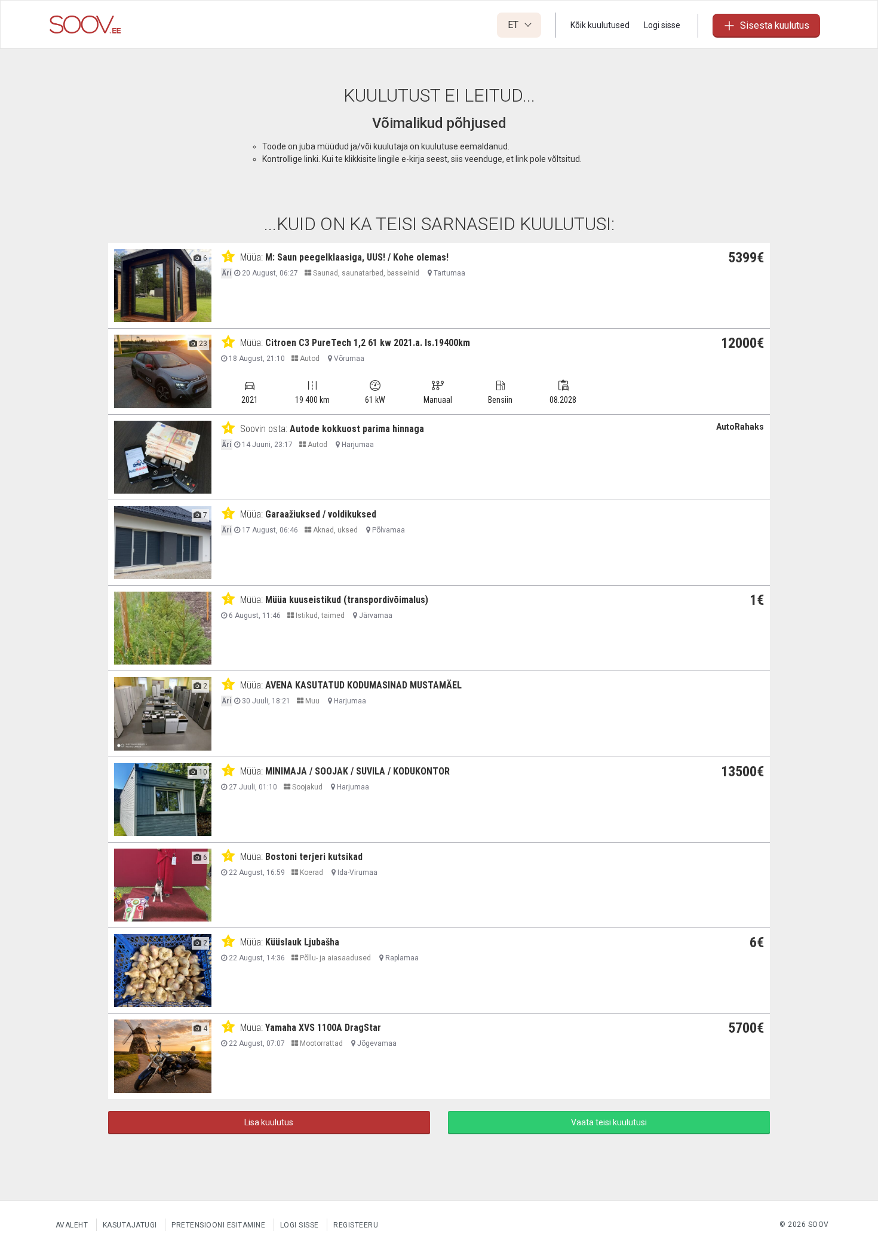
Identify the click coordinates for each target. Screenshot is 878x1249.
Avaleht (72, 1225)
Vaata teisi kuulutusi (609, 1122)
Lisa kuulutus (268, 1122)
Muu (311, 701)
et (514, 24)
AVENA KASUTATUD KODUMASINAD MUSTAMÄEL (363, 685)
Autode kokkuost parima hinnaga (357, 428)
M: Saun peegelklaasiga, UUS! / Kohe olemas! (357, 257)
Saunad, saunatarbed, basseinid (365, 273)
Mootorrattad (320, 1043)
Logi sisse (662, 25)
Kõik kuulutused (600, 25)
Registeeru (355, 1225)
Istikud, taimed (319, 615)
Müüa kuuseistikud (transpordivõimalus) (346, 599)
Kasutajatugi (130, 1225)
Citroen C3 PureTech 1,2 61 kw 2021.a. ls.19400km (367, 342)
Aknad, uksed (334, 530)
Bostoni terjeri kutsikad (314, 856)
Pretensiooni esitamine (218, 1225)
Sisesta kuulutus (774, 25)
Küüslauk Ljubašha (302, 942)
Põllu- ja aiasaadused (334, 958)
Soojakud (306, 787)
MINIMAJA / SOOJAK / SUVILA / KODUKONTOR (357, 771)
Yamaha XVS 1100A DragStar (323, 1027)
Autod (309, 358)
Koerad (310, 872)
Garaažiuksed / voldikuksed (320, 514)
